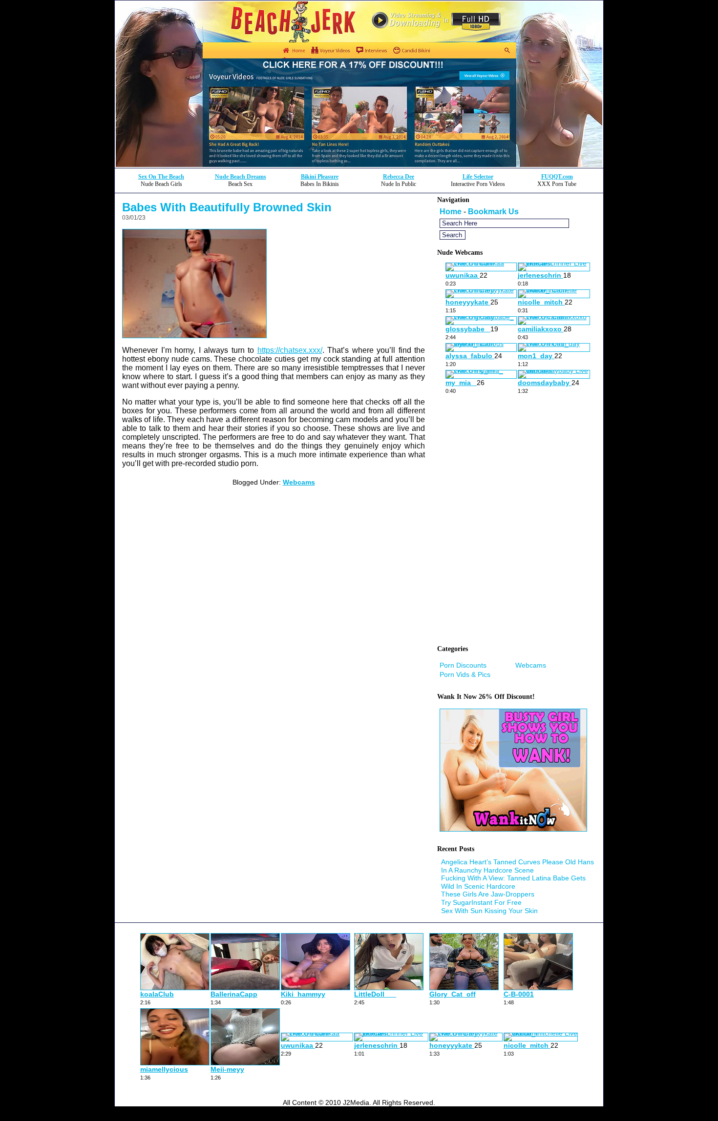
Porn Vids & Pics (465, 674)
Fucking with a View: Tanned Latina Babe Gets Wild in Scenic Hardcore (513, 882)
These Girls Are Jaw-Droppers (487, 894)
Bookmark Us (493, 211)
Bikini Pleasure (319, 176)
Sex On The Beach (161, 176)
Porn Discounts (463, 665)
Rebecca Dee (398, 176)
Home (451, 211)
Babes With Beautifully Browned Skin (227, 207)
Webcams (299, 482)
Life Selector (478, 176)
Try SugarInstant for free (481, 902)
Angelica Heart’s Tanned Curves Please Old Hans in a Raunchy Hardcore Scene (517, 866)
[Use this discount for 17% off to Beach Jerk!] (359, 165)
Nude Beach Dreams (240, 176)
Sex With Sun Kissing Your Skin (489, 911)
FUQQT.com (557, 176)
